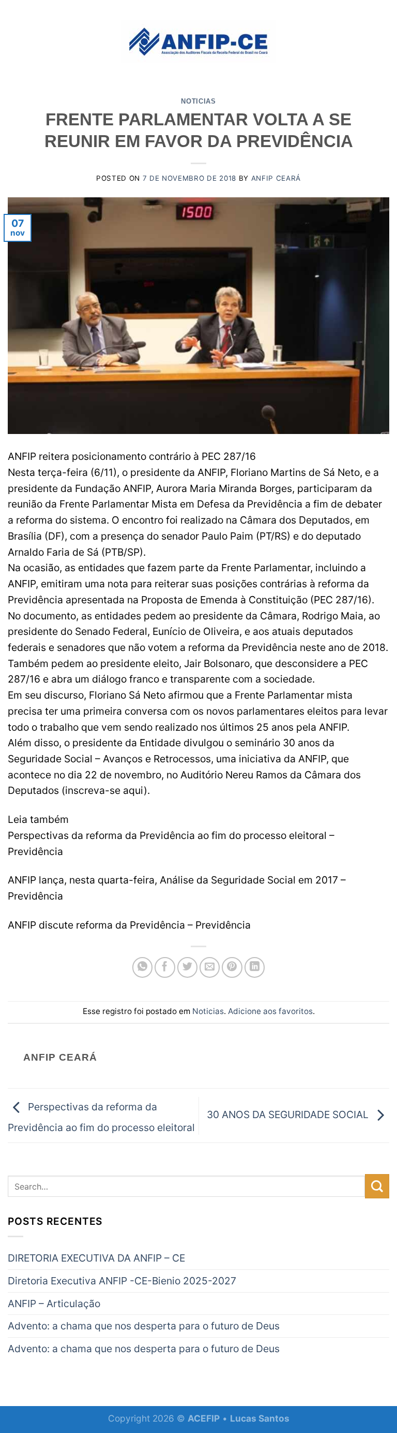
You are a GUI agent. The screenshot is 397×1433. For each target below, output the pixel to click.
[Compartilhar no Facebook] (165, 967)
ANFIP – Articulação (54, 1303)
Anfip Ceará (276, 178)
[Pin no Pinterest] (232, 967)
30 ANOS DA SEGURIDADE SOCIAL (289, 1115)
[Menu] (15, 41)
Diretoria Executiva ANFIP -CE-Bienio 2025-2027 (122, 1281)
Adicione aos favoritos (270, 1011)
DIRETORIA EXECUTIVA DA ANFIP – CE (96, 1258)
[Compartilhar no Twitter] (187, 967)
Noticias (198, 101)
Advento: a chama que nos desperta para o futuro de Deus (144, 1326)
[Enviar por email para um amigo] (210, 967)
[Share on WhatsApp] (142, 967)
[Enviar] (377, 1186)
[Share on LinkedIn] (255, 967)
